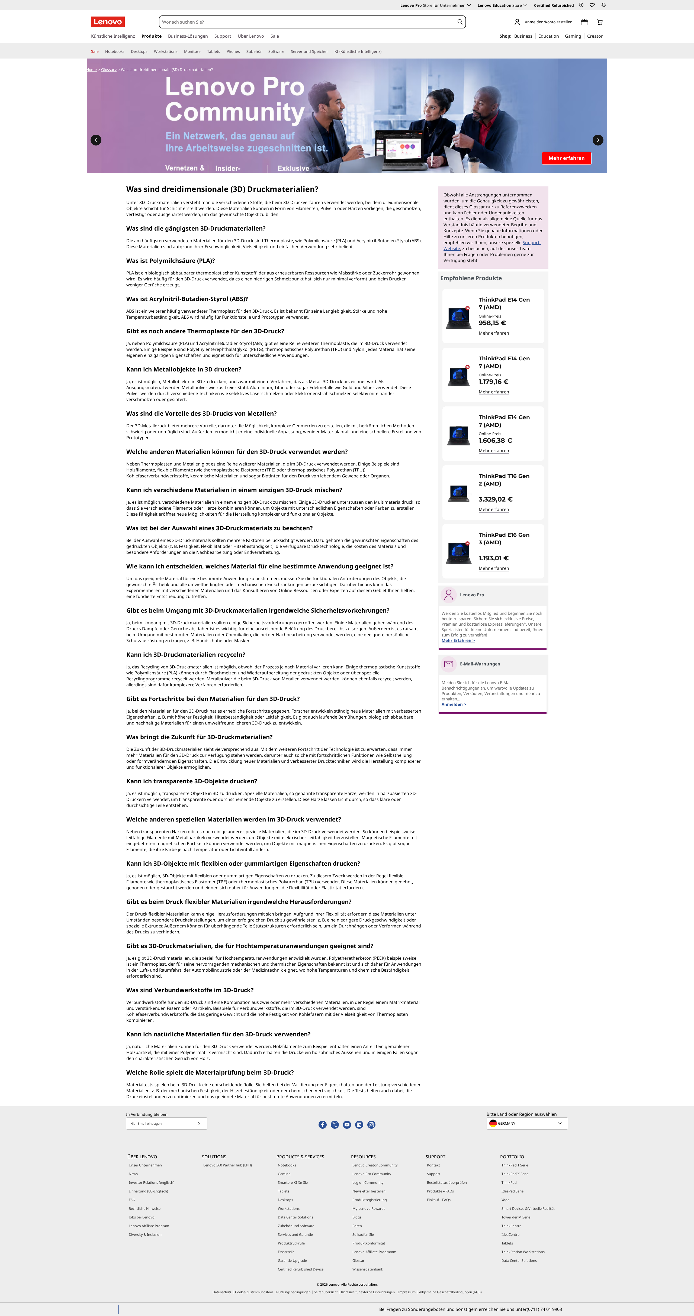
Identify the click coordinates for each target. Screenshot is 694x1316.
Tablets (283, 1191)
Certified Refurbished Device (300, 1269)
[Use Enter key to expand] (575, 22)
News (133, 1173)
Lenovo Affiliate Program (149, 1225)
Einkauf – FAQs (439, 1199)
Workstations (289, 1208)
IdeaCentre (510, 1234)
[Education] (560, 35)
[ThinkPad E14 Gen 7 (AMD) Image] (458, 318)
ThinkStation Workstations (523, 1251)
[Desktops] (149, 51)
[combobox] (307, 22)
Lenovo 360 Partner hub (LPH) (227, 1165)
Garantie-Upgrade (292, 1260)
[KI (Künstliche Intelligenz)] (383, 51)
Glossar (358, 1260)
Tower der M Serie (516, 1217)
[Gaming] (582, 35)
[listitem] (493, 316)
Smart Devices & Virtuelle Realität (528, 1208)
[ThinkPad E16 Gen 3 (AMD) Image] (458, 553)
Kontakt (433, 1165)
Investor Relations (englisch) (151, 1182)
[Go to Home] (108, 22)
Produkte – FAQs (440, 1191)
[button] (581, 5)
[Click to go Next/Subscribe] (199, 1123)
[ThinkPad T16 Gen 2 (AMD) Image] (458, 494)
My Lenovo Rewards (368, 1208)
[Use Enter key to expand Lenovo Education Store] (525, 5)
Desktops (285, 1199)
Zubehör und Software (296, 1225)
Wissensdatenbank (367, 1269)
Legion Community (368, 1182)
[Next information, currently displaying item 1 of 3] (598, 140)
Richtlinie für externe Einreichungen (368, 1292)
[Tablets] (222, 51)
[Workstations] (179, 51)
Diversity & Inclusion (145, 1234)
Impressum (407, 1292)
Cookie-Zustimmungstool (254, 1292)
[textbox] (528, 1123)
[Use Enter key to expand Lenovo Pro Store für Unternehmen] (469, 5)
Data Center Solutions (295, 1217)
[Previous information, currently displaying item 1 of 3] (96, 140)
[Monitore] (202, 51)
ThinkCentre (511, 1225)
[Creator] (604, 35)
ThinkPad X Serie (515, 1173)
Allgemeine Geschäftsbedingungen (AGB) (450, 1292)
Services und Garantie (295, 1234)
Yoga (505, 1199)
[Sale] (100, 51)
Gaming (284, 1173)
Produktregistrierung (369, 1199)
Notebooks (287, 1165)
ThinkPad (509, 1182)
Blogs (356, 1217)
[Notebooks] (126, 51)
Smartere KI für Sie (293, 1182)
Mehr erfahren (494, 333)
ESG (132, 1199)
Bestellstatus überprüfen (447, 1182)
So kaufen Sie (363, 1234)
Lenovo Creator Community (375, 1165)
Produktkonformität (368, 1243)
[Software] (286, 51)
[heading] (508, 303)
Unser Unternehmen (145, 1165)
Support (433, 1173)
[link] (604, 6)
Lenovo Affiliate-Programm (374, 1251)
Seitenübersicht (326, 1292)
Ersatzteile (286, 1251)
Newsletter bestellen (368, 1191)
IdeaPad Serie (512, 1191)
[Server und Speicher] (330, 51)
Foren (357, 1225)
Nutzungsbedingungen (293, 1292)
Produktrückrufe (291, 1243)
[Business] (534, 35)
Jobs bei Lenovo (142, 1217)
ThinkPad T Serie (515, 1165)
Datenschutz (222, 1292)
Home (91, 69)
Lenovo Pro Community (371, 1173)
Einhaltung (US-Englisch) (148, 1191)
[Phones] (242, 51)
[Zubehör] (264, 51)
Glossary (109, 69)
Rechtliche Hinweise (144, 1208)
